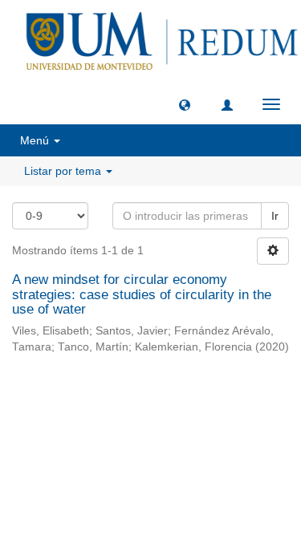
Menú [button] (36, 140)
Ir (275, 215)
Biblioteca (236, 405)
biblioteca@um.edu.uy (151, 443)
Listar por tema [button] (64, 170)
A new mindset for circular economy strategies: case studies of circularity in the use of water (141, 294)
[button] (184, 104)
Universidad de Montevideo (118, 405)
